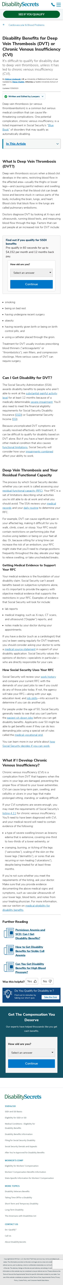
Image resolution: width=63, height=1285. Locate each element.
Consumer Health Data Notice (40, 1280)
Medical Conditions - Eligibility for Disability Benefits (20, 1125)
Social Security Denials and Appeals (21, 1146)
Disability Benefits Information (19, 1134)
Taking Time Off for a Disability (18, 1197)
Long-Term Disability (14, 1209)
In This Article (16, 144)
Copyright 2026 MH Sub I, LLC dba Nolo (17, 1259)
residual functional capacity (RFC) (22, 491)
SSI (15, 419)
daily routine (31, 508)
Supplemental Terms (48, 1277)
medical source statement (20, 649)
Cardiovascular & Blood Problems (26, 25)
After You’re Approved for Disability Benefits (24, 1152)
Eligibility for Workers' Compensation (22, 1165)
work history (48, 677)
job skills (32, 698)
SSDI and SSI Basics (13, 1111)
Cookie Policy (23, 1280)
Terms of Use (37, 1277)
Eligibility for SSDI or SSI (15, 1117)
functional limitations (15, 447)
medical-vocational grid (29, 735)
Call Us (8, 1235)
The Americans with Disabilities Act (20, 1215)
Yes (29, 981)
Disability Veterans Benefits (17, 1191)
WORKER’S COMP (14, 1160)
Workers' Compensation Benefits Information (25, 1172)
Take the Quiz (50, 997)
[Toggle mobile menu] (58, 4)
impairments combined (39, 451)
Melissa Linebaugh (13, 79)
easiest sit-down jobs (20, 718)
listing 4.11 (9, 813)
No (45, 981)
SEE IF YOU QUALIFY (31, 14)
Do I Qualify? (10, 1229)
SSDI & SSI (10, 1106)
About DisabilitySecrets (15, 1241)
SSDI (19, 415)
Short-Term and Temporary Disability (21, 1203)
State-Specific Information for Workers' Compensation (29, 1178)
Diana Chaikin (18, 82)
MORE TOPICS (12, 1185)
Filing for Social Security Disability (20, 1140)
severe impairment (42, 402)
